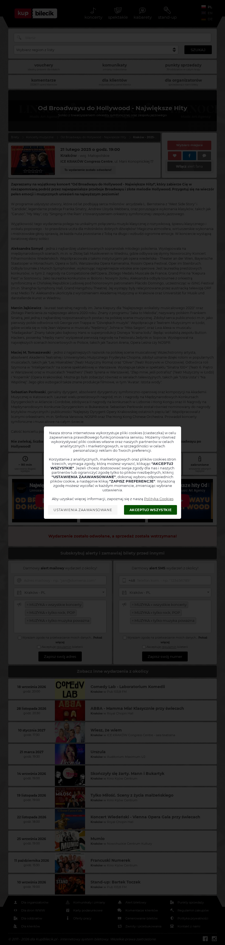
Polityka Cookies (158, 499)
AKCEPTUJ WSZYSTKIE (151, 510)
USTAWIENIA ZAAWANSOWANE (83, 510)
